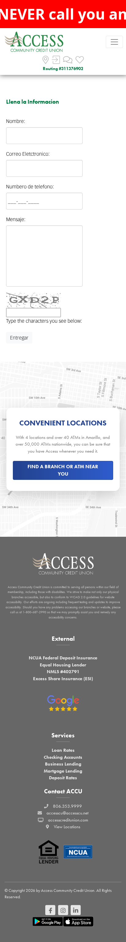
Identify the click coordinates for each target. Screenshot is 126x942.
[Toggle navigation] (114, 42)
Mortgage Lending (63, 771)
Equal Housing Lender (63, 665)
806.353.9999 (67, 806)
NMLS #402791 (63, 672)
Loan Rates (63, 750)
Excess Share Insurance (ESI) (63, 679)
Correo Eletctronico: (28, 154)
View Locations (67, 827)
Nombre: (15, 121)
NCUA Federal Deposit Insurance (63, 658)
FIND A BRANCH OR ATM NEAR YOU (63, 470)
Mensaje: (15, 219)
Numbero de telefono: (30, 186)
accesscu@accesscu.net (67, 813)
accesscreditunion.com (68, 820)
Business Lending (63, 764)
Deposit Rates (63, 778)
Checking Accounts (63, 757)
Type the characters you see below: (44, 321)
